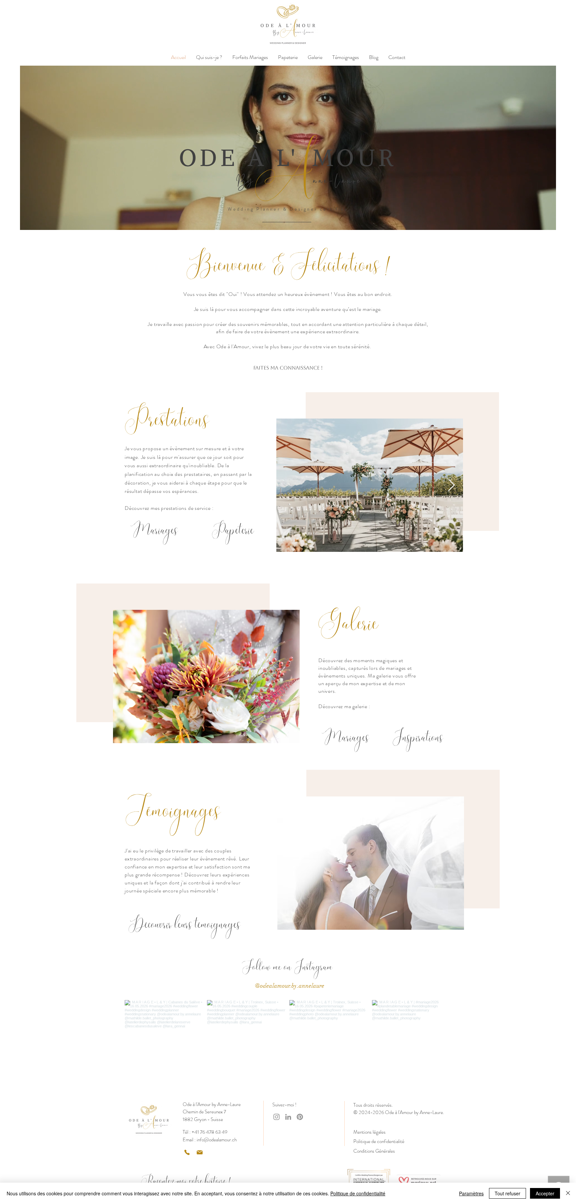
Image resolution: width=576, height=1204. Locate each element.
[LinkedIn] (288, 1117)
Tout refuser (507, 1193)
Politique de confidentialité (357, 1193)
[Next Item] (451, 485)
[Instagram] (276, 1117)
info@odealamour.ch (217, 1139)
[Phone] (187, 1152)
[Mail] (199, 1152)
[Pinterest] (300, 1117)
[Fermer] (568, 1193)
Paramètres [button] (471, 1193)
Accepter (545, 1193)
